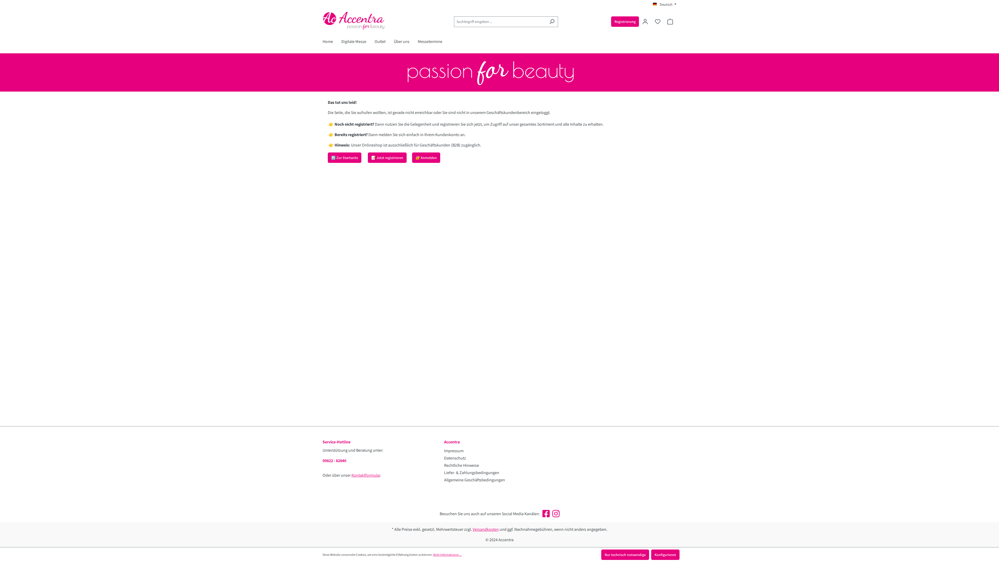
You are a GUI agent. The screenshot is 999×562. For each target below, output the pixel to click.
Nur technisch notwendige (625, 554)
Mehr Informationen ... (447, 555)
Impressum (454, 451)
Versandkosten (486, 529)
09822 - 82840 (334, 460)
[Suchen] (552, 21)
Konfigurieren (665, 554)
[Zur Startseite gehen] (362, 20)
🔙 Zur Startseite (344, 157)
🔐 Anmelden (426, 157)
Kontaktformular (365, 475)
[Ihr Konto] (645, 21)
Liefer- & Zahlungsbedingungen (471, 472)
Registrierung (625, 21)
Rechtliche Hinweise (461, 465)
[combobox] (500, 21)
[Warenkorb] (670, 21)
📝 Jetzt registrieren (387, 157)
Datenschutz (455, 458)
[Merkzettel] (657, 21)
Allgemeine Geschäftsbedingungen (474, 480)
